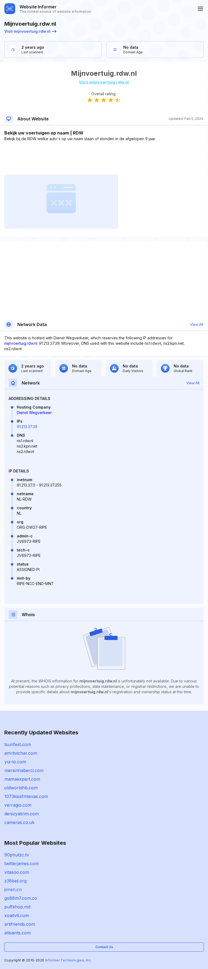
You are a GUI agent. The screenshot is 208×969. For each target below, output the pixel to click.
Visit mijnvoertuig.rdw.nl (27, 31)
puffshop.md (17, 906)
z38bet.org (15, 880)
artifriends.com (19, 924)
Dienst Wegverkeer (34, 412)
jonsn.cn (13, 889)
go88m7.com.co (20, 898)
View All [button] (196, 324)
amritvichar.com (20, 753)
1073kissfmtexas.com (26, 796)
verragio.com (17, 805)
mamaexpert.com (22, 779)
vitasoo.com (16, 872)
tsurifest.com (17, 744)
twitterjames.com (21, 863)
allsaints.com (17, 932)
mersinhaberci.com (24, 770)
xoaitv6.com (16, 915)
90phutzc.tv (16, 855)
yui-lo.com (15, 761)
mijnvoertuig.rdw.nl (20, 343)
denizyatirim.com (21, 813)
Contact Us (104, 947)
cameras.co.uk (19, 822)
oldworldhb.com (21, 787)
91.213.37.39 (27, 426)
